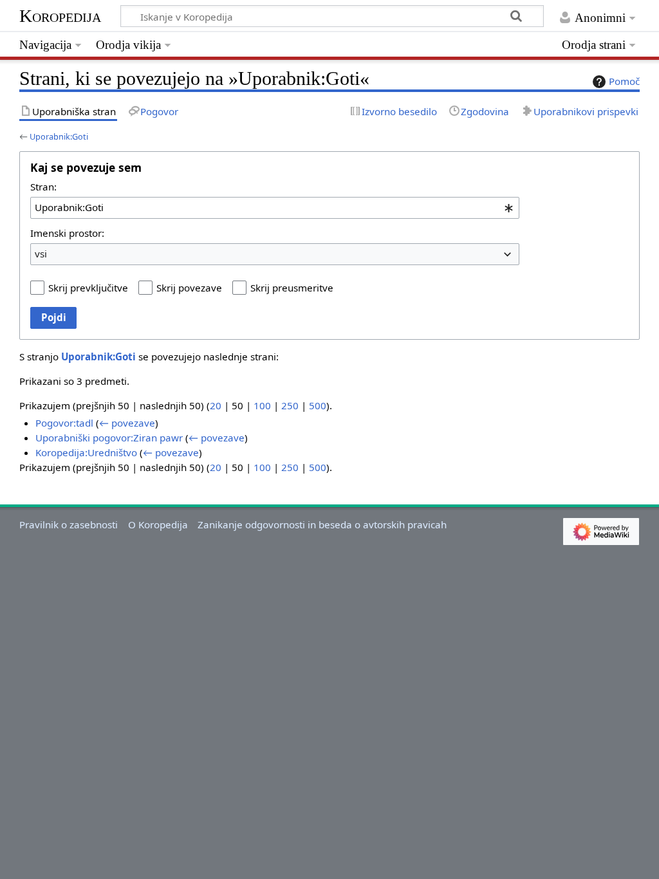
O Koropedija (158, 524)
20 (215, 405)
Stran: (43, 186)
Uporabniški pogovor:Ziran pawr (109, 437)
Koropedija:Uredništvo (86, 452)
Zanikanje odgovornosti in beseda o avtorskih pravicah (322, 524)
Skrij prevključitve (88, 287)
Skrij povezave (189, 287)
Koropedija (60, 16)
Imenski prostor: (67, 233)
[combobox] (274, 208)
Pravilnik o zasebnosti (68, 524)
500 (317, 405)
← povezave (127, 422)
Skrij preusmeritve (291, 287)
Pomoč (624, 81)
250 (290, 405)
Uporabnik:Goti (59, 136)
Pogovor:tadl (64, 422)
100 (262, 405)
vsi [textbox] (41, 253)
